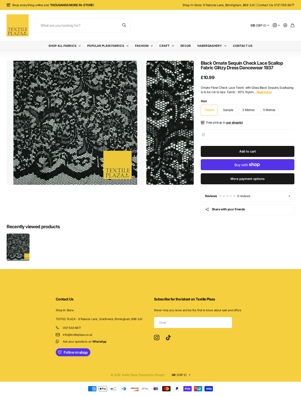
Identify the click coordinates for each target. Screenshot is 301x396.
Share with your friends (228, 209)
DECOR (185, 45)
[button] (181, 123)
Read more (264, 92)
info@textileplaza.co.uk (77, 334)
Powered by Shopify (151, 375)
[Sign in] (285, 25)
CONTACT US (243, 45)
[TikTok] (168, 337)
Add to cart (247, 151)
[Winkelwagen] (292, 25)
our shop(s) (234, 122)
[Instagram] (156, 338)
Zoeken (124, 25)
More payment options (247, 179)
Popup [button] (203, 134)
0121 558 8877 (72, 328)
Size (204, 101)
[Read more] (276, 25)
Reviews (227, 196)
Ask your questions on (84, 341)
